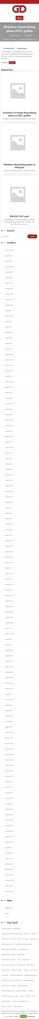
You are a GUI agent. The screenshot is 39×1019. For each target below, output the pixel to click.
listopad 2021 (9, 562)
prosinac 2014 (9, 831)
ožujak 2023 (8, 475)
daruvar (27, 933)
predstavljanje (23, 985)
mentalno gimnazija (31, 975)
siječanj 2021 (9, 606)
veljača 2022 (9, 540)
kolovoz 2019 (9, 699)
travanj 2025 (8, 338)
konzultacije (21, 965)
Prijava (7, 913)
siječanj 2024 (9, 420)
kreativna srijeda (17, 970)
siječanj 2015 (9, 825)
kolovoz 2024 (9, 381)
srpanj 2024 (8, 387)
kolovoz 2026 (9, 250)
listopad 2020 (9, 623)
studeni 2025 (9, 299)
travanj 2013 (8, 853)
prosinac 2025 (9, 294)
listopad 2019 (9, 688)
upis (17, 996)
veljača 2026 (9, 283)
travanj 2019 (8, 721)
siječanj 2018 (9, 771)
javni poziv (27, 959)
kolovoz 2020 (9, 634)
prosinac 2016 (9, 798)
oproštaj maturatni (28, 980)
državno (34, 933)
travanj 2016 (8, 803)
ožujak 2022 (8, 535)
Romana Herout (22, 48)
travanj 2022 (8, 529)
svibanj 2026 (9, 266)
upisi (22, 996)
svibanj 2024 (9, 398)
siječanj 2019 (9, 738)
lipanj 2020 (8, 645)
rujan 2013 (8, 847)
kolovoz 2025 (9, 316)
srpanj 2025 (8, 321)
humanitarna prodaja (9, 954)
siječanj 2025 (9, 354)
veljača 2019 (9, 732)
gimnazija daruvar (8, 944)
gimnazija (34, 939)
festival (13, 939)
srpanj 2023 (8, 453)
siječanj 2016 (9, 814)
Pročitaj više (31, 1016)
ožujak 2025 (8, 343)
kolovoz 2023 (9, 447)
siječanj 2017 (9, 793)
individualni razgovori (9, 959)
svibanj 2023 (9, 464)
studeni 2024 (9, 365)
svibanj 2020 (9, 650)
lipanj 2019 (8, 710)
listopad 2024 (9, 370)
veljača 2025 (9, 349)
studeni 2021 (9, 557)
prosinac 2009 (9, 880)
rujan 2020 (8, 628)
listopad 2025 (9, 305)
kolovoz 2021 (9, 573)
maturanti (5, 975)
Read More (18, 90)
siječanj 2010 (9, 875)
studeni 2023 (9, 431)
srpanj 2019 (8, 705)
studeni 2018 (9, 749)
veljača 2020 (9, 666)
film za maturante (23, 939)
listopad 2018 (9, 754)
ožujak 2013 (8, 858)
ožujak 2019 (8, 727)
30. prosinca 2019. (9, 48)
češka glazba (18, 1006)
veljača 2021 (9, 601)
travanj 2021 (8, 590)
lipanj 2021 (8, 579)
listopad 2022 (9, 502)
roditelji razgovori (8, 996)
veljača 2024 (9, 414)
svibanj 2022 (9, 524)
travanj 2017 (8, 782)
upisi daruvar (6, 1001)
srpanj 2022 (8, 513)
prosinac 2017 (9, 776)
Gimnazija (6, 39)
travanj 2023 (8, 469)
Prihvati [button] (23, 1016)
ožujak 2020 (8, 661)
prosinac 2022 (9, 491)
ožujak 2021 (8, 595)
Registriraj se (9, 908)
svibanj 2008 (9, 891)
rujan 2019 (8, 694)
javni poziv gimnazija (9, 965)
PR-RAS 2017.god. (19, 216)
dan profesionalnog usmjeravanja (12, 933)
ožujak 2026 (8, 277)
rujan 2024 (8, 376)
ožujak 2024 (8, 409)
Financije (14, 39)
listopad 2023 (9, 436)
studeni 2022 (9, 497)
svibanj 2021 (9, 584)
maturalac (34, 970)
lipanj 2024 (8, 392)
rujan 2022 (8, 508)
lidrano (26, 970)
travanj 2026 (8, 272)
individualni (21, 954)
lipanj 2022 (8, 519)
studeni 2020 (9, 617)
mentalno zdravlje (8, 980)
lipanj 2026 (8, 261)
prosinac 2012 (9, 864)
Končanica (31, 965)
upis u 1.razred (7, 1006)
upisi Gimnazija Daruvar (20, 1001)
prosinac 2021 (9, 551)
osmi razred (6, 985)
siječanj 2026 (9, 288)
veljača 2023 (9, 480)
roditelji (31, 991)
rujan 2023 (8, 442)
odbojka (18, 980)
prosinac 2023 (9, 425)
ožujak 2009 (8, 886)
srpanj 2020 (8, 639)
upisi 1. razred (31, 996)
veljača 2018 (9, 765)
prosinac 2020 (9, 612)
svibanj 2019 (9, 716)
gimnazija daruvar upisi (10, 949)
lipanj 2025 (8, 327)
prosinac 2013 (9, 842)
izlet (19, 959)
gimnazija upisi (23, 949)
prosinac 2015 (9, 820)
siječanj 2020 (9, 672)
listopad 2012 (9, 869)
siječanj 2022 (9, 546)
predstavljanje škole (8, 991)
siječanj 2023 (9, 486)
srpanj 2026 (8, 255)
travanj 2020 (8, 655)
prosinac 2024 (9, 360)
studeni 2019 (9, 683)
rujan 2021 (8, 568)
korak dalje (6, 970)
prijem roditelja (21, 991)
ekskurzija (6, 939)
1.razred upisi (7, 928)
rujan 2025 (8, 310)
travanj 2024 (8, 403)
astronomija (16, 928)
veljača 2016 (9, 809)
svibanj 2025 (9, 332)
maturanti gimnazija (17, 975)
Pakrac (14, 985)
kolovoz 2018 (9, 760)
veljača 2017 (9, 787)
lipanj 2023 (8, 458)
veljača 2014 (9, 836)
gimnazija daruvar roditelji (24, 944)
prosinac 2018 (9, 743)
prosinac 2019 (9, 677)
